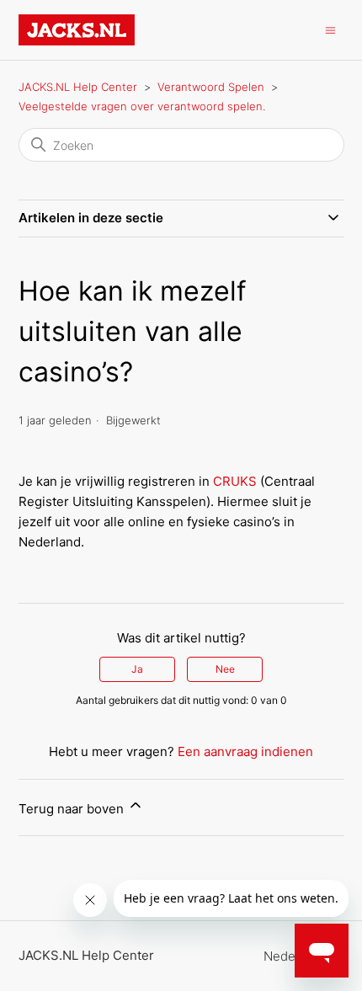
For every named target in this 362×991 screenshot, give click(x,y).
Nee (225, 669)
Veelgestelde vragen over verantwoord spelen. (142, 106)
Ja (137, 669)
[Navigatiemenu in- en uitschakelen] (330, 29)
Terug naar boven (73, 809)
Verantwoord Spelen (210, 86)
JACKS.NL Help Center (78, 86)
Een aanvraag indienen (245, 751)
